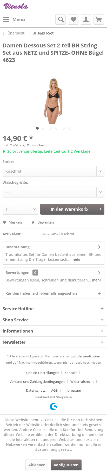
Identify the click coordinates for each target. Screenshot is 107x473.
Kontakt (70, 372)
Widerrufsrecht (82, 381)
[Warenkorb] (98, 19)
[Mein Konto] (86, 19)
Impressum (72, 390)
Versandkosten (89, 356)
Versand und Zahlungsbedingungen (37, 381)
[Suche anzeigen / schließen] (60, 19)
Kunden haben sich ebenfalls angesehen (41, 293)
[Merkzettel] (73, 19)
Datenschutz (35, 390)
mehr (75, 259)
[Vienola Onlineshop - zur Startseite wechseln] (16, 7)
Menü (18, 19)
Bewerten (45, 222)
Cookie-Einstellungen (42, 372)
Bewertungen (17, 272)
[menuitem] (14, 19)
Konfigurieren (66, 464)
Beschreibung (17, 246)
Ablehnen (36, 464)
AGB (54, 390)
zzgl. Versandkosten (35, 145)
